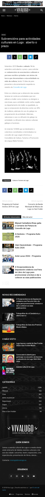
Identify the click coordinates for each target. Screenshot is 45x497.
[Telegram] (30, 57)
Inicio (3, 16)
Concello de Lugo (20, 87)
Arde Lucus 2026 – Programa (28, 256)
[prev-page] (3, 283)
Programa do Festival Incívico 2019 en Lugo (10, 205)
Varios (16, 16)
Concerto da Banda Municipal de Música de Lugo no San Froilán (34, 206)
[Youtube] (34, 476)
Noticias (9, 16)
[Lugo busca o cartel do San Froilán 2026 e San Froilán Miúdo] (8, 347)
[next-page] (7, 283)
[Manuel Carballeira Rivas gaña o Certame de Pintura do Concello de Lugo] (8, 226)
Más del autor (28, 217)
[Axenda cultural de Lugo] (8, 370)
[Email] (25, 57)
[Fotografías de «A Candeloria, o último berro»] (8, 317)
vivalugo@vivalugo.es (18, 460)
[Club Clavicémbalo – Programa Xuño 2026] (8, 248)
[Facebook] (9, 57)
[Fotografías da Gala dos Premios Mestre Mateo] (8, 328)
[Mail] (22, 476)
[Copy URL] (35, 57)
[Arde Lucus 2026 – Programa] (8, 259)
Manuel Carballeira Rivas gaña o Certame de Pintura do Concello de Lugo (28, 225)
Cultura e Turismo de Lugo (20, 180)
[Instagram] (17, 476)
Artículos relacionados (12, 217)
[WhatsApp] (20, 57)
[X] (14, 57)
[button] (4, 10)
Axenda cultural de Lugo (25, 367)
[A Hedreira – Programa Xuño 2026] (8, 237)
